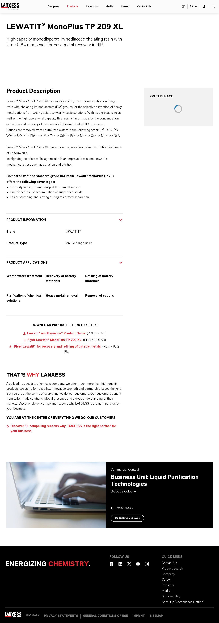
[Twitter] (129, 564)
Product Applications (27, 262)
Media (109, 6)
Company (53, 6)
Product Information (26, 219)
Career (125, 6)
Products (72, 6)
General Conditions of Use (105, 616)
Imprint (139, 616)
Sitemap (156, 616)
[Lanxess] (15, 615)
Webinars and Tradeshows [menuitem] (51, 13)
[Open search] (213, 6)
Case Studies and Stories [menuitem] (146, 13)
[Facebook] (112, 564)
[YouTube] (138, 564)
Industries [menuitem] (97, 13)
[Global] (183, 6)
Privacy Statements (61, 616)
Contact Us (144, 6)
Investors (92, 6)
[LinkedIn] (120, 564)
